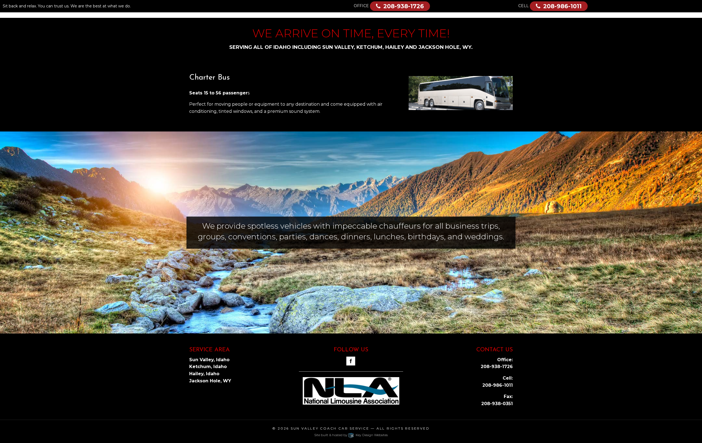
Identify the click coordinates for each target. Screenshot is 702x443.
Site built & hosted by (350, 435)
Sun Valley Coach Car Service (330, 428)
